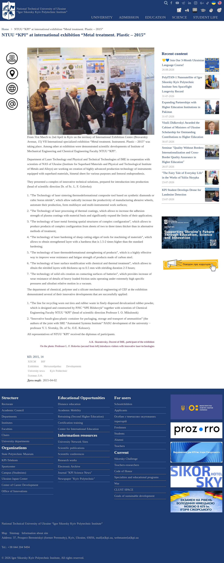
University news (36, 370)
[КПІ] (213, 2)
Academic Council (13, 410)
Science (179, 17)
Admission (129, 17)
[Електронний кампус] (203, 10)
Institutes (7, 422)
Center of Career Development (20, 485)
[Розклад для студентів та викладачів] (195, 10)
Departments (9, 416)
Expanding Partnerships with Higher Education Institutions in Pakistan (181, 107)
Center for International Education (78, 429)
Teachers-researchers (126, 465)
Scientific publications (71, 448)
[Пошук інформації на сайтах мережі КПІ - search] (165, 2)
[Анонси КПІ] (187, 10)
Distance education (69, 404)
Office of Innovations (14, 491)
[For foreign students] (219, 10)
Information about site (35, 533)
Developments (73, 366)
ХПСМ (32, 361)
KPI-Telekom (10, 460)
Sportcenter (8, 466)
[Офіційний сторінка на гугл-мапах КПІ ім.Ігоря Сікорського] (201, 2)
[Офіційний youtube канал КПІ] (177, 2)
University (102, 17)
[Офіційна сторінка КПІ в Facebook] (171, 2)
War (116, 483)
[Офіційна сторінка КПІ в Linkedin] (189, 2)
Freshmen (120, 427)
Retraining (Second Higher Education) (81, 416)
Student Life (205, 17)
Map (4, 533)
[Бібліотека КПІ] (211, 10)
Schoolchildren (123, 404)
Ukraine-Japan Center (15, 478)
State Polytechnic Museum (17, 454)
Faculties (7, 429)
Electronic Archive (69, 466)
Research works (67, 460)
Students (119, 433)
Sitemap (14, 533)
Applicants (120, 410)
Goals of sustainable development (134, 496)
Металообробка (52, 366)
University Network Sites (73, 441)
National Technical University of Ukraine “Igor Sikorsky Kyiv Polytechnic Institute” (42, 10)
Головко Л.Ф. (35, 375)
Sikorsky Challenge (126, 458)
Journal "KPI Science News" (75, 472)
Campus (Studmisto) (14, 472)
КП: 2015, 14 (35, 356)
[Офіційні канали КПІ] (183, 2)
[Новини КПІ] (179, 10)
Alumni (118, 439)
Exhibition (33, 366)
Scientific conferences (71, 454)
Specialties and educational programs (136, 477)
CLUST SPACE (123, 489)
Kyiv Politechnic (58, 370)
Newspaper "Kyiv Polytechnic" (76, 478)
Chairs (5, 435)
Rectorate (7, 404)
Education (155, 17)
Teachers (119, 446)
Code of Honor (123, 471)
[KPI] (219, 2)
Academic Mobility (69, 410)
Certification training (70, 422)
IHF (43, 361)
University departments (15, 441)
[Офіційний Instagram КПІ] (195, 2)
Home (5, 29)
